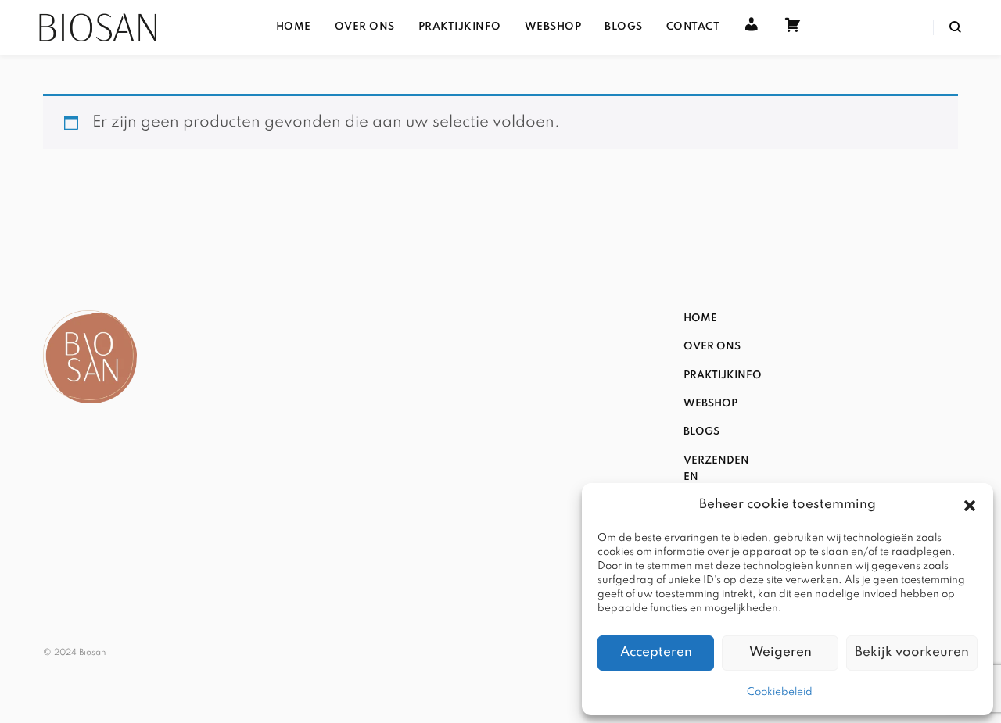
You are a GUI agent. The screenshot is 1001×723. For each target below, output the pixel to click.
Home (293, 27)
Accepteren (656, 652)
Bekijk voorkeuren (912, 652)
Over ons (365, 27)
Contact (693, 27)
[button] (970, 506)
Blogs (624, 27)
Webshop (553, 27)
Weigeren (780, 652)
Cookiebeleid (780, 692)
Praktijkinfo (459, 27)
